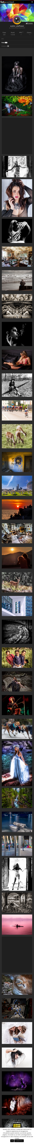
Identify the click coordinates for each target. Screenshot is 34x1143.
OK (12, 1140)
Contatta (30, 23)
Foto (4, 42)
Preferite (5, 46)
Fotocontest (7, 2)
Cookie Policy (19, 1140)
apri (17, 75)
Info (2, 39)
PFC (21, 32)
